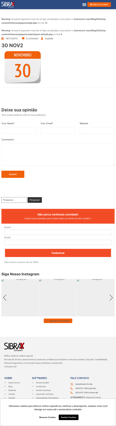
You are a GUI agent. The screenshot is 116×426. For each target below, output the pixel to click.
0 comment (32, 38)
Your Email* (47, 123)
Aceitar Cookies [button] (68, 417)
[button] (84, 4)
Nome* (7, 227)
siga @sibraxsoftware (59, 321)
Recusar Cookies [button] (47, 417)
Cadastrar (58, 252)
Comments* (7, 139)
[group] (20, 297)
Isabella (49, 38)
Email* (7, 237)
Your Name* (7, 123)
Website (84, 123)
